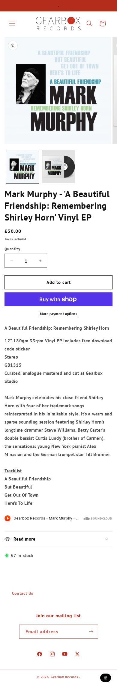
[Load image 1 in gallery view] (22, 166)
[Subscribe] (91, 632)
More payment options (58, 313)
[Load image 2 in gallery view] (58, 166)
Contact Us (22, 593)
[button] (12, 23)
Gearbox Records (64, 677)
